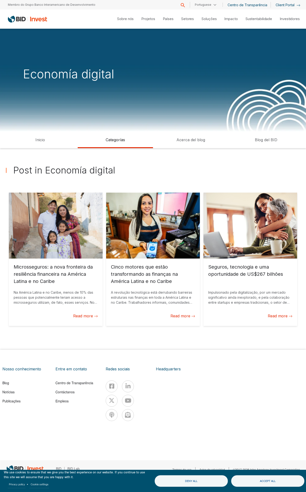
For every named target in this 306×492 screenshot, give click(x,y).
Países (168, 18)
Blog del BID (266, 139)
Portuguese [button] (203, 4)
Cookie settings (40, 484)
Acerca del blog (190, 139)
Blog (5, 382)
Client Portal (285, 5)
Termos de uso (181, 469)
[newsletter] (128, 415)
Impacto (231, 18)
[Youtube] (128, 401)
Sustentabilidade (259, 18)
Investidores (290, 18)
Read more (83, 316)
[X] (112, 401)
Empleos (62, 401)
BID (58, 468)
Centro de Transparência (247, 5)
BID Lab (73, 468)
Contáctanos (65, 391)
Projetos (148, 18)
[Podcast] (112, 415)
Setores (187, 18)
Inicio (40, 139)
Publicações (11, 401)
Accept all (268, 481)
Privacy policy (17, 484)
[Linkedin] (128, 386)
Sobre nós (125, 18)
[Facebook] (112, 386)
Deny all (191, 481)
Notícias (8, 391)
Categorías (115, 139)
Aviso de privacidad (212, 469)
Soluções (209, 18)
